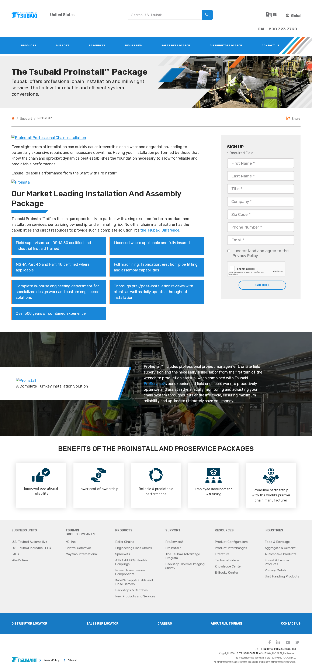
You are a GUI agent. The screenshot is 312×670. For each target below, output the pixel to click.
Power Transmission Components (130, 572)
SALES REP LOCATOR (102, 623)
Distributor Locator (29, 623)
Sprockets (122, 554)
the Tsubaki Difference (159, 230)
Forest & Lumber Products (277, 562)
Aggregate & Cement (280, 548)
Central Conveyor (78, 548)
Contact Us (291, 623)
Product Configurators (231, 542)
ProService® (155, 383)
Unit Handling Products (282, 576)
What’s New (19, 560)
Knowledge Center (228, 566)
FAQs (15, 554)
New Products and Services (135, 596)
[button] (273, 15)
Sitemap (72, 660)
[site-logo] (27, 15)
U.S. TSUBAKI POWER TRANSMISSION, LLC (275, 649)
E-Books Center (226, 572)
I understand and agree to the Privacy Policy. (260, 253)
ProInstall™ (173, 548)
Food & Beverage (277, 542)
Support (26, 119)
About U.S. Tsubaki (226, 623)
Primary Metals (275, 570)
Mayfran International (81, 554)
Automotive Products (281, 554)
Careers (164, 623)
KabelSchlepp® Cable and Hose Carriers (134, 582)
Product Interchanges (231, 548)
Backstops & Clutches (131, 590)
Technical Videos (227, 560)
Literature (222, 554)
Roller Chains (124, 542)
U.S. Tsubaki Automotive (29, 542)
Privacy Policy (51, 660)
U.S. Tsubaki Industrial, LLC (31, 548)
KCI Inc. (71, 542)
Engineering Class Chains (133, 548)
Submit (262, 285)
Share (296, 119)
